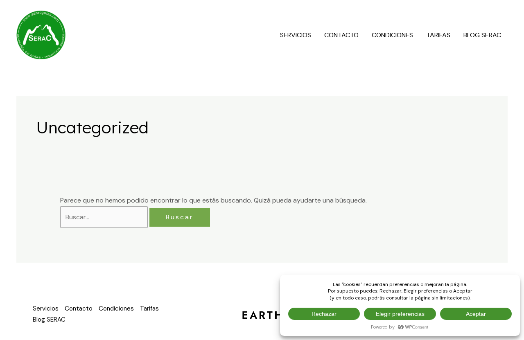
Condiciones (392, 35)
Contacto (341, 35)
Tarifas (438, 35)
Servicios (295, 35)
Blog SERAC (482, 35)
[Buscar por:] (104, 217)
